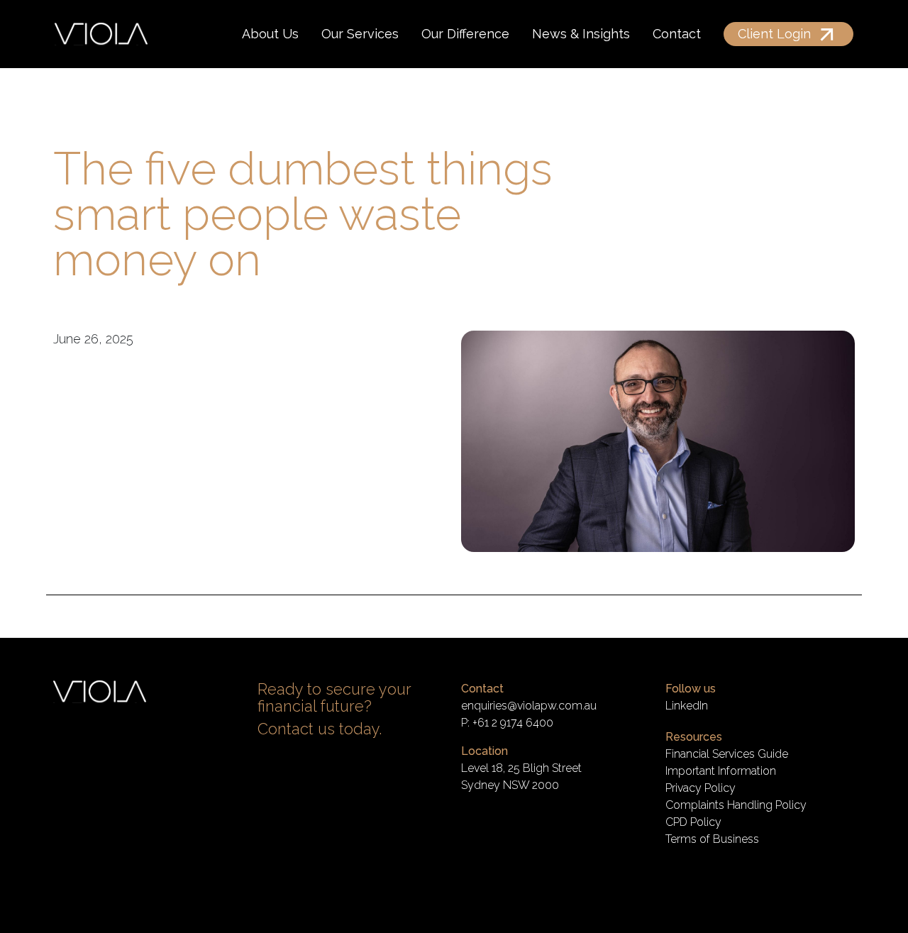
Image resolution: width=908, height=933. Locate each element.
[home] (101, 34)
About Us (270, 33)
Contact (677, 33)
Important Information (720, 771)
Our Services (360, 33)
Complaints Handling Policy (736, 805)
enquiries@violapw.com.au (529, 705)
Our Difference (465, 33)
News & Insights (581, 33)
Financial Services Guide (726, 754)
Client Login (774, 33)
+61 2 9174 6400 (512, 722)
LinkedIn (686, 705)
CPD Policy (693, 822)
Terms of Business (712, 839)
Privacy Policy (700, 788)
